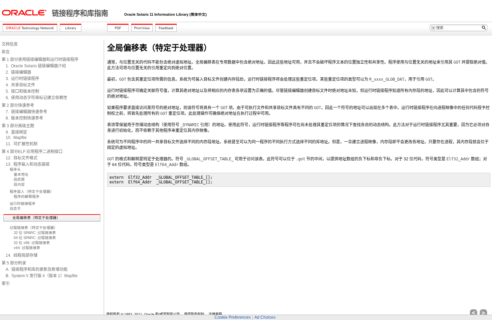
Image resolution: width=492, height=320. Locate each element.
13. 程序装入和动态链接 (28, 164)
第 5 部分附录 (14, 263)
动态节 (15, 209)
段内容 (19, 184)
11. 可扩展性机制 (21, 144)
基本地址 (21, 174)
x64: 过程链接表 (27, 248)
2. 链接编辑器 (18, 72)
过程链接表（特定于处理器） (34, 228)
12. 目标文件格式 (21, 158)
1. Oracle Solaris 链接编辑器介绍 (36, 66)
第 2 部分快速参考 (18, 105)
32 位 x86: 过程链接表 (32, 243)
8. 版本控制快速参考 (24, 118)
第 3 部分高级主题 (18, 126)
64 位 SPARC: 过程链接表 (35, 238)
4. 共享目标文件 (20, 85)
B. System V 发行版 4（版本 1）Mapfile (42, 275)
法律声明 (215, 314)
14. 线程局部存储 (21, 255)
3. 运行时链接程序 (22, 78)
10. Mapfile (16, 137)
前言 (6, 52)
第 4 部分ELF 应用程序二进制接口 (32, 151)
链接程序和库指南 (81, 13)
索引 (6, 283)
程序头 (15, 169)
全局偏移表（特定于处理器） (36, 218)
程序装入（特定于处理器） (32, 191)
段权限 (19, 179)
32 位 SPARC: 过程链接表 (35, 233)
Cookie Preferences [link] (233, 317)
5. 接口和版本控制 (22, 91)
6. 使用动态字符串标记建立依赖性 (36, 97)
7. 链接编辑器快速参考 (26, 111)
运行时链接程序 (22, 204)
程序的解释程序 (26, 196)
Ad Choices (264, 317)
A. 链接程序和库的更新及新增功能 (37, 269)
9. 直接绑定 (16, 132)
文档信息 (10, 44)
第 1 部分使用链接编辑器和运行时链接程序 (40, 59)
